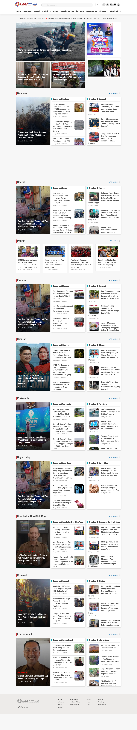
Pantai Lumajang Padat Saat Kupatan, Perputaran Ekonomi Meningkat (94, 19)
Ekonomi (54, 11)
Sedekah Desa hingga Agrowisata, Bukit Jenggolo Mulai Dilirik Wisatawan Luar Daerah (62, 414)
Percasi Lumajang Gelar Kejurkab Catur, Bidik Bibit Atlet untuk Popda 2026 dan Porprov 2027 (110, 531)
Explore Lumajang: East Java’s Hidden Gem (110, 646)
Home (18, 11)
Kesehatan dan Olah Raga (72, 11)
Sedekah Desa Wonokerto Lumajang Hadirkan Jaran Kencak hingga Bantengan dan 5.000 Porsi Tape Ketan (63, 445)
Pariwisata (23, 398)
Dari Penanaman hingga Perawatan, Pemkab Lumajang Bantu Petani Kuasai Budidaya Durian (110, 295)
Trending (101, 702)
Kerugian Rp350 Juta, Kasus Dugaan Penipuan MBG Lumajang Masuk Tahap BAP (62, 618)
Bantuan (89, 699)
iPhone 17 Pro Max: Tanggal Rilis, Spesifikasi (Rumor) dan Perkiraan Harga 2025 (62, 490)
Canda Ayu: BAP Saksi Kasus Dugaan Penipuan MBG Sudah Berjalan (62, 590)
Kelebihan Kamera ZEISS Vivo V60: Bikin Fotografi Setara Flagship (62, 504)
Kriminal (22, 575)
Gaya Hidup (91, 11)
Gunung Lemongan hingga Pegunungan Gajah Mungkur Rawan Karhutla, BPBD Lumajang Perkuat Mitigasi (63, 231)
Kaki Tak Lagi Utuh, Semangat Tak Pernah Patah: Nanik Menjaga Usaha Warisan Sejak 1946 (103, 473)
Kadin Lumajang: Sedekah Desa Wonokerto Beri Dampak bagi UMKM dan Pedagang (63, 296)
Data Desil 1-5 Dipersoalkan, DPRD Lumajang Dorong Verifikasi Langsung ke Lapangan (61, 199)
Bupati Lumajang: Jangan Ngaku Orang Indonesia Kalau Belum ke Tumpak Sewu (110, 425)
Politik (45, 11)
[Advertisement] (68, 165)
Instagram (61, 702)
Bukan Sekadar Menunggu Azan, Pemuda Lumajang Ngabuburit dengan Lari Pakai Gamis (104, 561)
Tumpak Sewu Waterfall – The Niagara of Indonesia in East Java (110, 438)
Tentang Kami (74, 699)
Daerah (37, 11)
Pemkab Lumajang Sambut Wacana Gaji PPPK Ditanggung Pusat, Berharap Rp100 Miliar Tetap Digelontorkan (62, 110)
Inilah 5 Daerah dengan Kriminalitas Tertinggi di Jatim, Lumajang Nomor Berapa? (110, 123)
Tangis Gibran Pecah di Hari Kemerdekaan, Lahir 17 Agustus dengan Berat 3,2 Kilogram (103, 138)
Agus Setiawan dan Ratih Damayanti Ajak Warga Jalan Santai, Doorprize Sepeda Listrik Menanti (104, 355)
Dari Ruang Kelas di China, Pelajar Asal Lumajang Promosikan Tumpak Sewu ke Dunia (63, 677)
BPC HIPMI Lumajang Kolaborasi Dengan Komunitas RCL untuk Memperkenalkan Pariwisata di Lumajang (62, 371)
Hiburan (102, 11)
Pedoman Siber (74, 705)
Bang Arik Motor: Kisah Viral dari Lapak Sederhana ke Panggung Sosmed (110, 386)
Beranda (100, 699)
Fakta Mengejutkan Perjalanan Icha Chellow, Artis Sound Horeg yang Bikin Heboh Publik (110, 371)
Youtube (60, 707)
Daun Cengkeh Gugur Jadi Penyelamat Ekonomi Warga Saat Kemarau (63, 310)
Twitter (60, 705)
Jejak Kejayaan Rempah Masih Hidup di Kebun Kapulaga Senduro (62, 649)
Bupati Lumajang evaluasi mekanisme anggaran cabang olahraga (109, 231)
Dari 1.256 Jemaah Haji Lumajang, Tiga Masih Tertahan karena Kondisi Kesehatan (62, 662)
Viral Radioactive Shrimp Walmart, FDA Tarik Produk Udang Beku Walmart (110, 685)
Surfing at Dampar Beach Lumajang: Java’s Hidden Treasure (110, 411)
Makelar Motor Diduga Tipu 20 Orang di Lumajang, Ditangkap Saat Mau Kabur (63, 603)
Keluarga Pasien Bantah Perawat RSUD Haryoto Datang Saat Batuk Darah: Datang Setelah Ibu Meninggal (104, 198)
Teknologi (113, 11)
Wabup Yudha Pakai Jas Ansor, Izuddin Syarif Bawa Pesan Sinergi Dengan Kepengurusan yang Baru (104, 215)
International (24, 634)
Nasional (27, 11)
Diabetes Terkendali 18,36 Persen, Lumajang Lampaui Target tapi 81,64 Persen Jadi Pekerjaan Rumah (63, 563)
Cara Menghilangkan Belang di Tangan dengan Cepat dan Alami (110, 487)
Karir (88, 705)
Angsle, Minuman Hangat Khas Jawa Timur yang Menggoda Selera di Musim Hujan (110, 326)
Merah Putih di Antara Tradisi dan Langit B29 (61, 141)
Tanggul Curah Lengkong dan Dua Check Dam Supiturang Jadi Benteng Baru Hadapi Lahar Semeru (62, 127)
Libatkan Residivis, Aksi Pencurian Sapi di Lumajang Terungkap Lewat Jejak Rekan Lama (103, 608)
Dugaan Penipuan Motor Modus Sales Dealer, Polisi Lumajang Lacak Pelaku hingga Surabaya (110, 624)
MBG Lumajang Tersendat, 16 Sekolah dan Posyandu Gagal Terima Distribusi (110, 108)
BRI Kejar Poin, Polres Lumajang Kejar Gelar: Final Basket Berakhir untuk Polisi (61, 532)
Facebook (60, 699)
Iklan (88, 702)
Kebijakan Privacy (75, 702)
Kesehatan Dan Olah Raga (32, 516)
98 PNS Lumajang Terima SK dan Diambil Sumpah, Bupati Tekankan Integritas (43, 19)
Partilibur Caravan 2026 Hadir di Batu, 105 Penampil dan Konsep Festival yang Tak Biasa (62, 355)
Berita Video (102, 705)
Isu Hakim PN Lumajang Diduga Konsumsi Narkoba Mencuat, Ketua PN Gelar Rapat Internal (104, 591)
